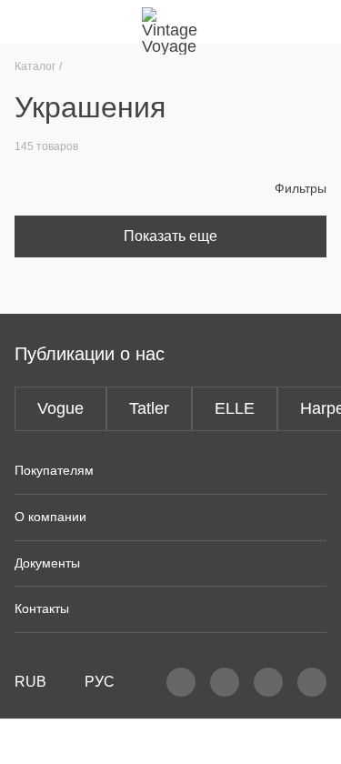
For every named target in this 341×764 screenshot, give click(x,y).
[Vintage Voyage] (171, 21)
